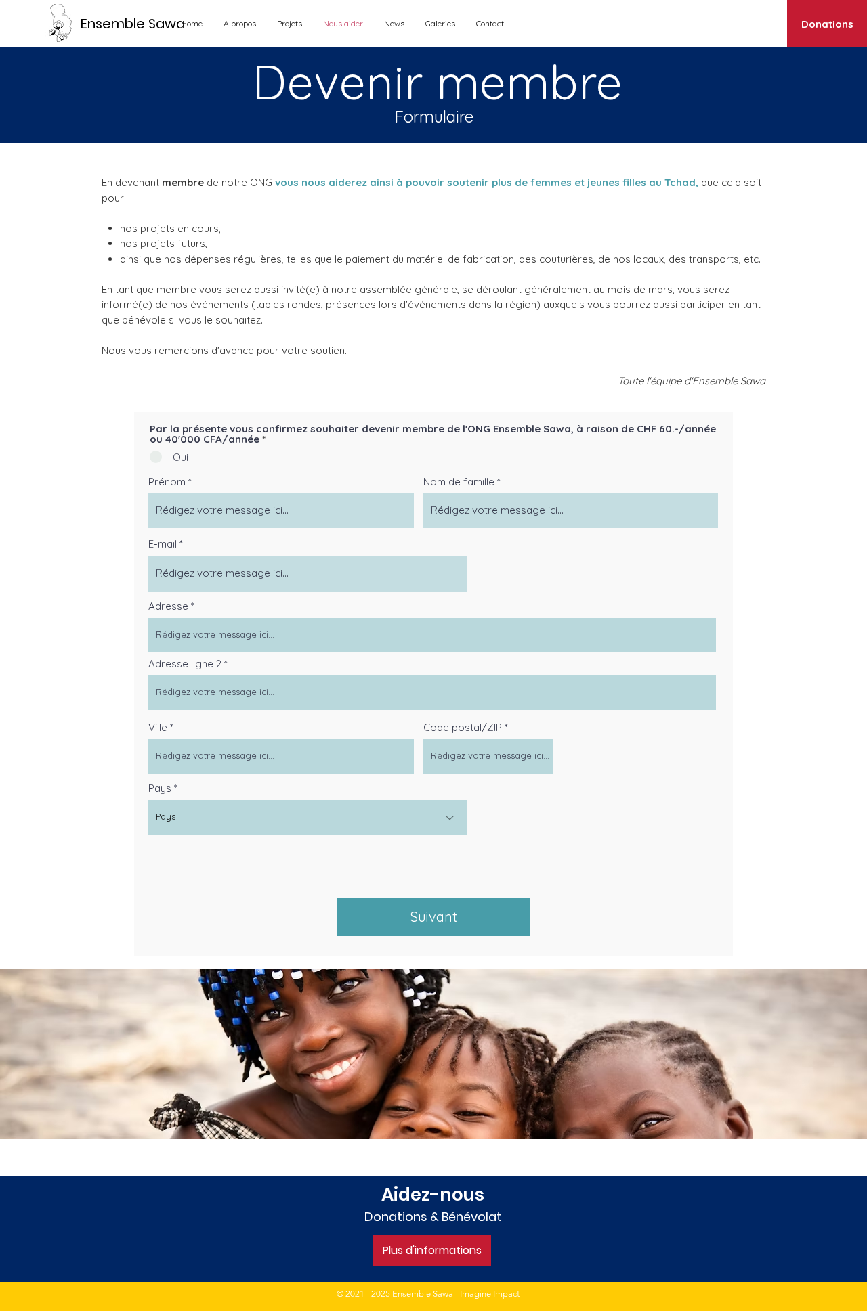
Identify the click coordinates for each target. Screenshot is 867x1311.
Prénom (167, 481)
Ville (157, 727)
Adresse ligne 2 (184, 664)
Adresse (168, 606)
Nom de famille (458, 481)
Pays (159, 788)
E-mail (162, 544)
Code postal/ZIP (462, 727)
